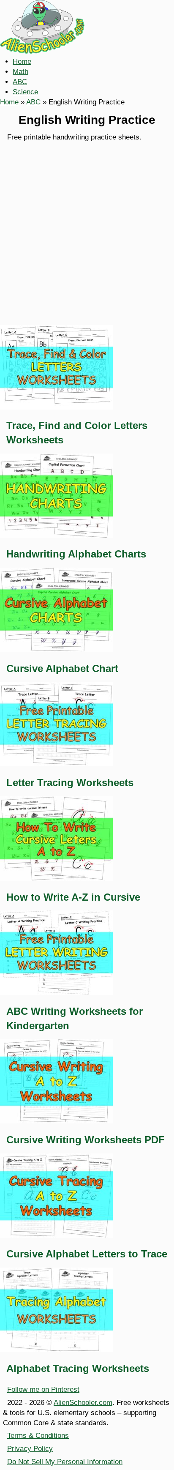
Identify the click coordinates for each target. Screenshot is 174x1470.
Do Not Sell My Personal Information (64, 1462)
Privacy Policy (30, 1449)
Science (25, 92)
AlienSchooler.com (83, 1403)
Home (22, 61)
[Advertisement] (87, 234)
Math (20, 72)
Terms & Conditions (38, 1436)
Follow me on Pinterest (43, 1389)
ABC (20, 82)
